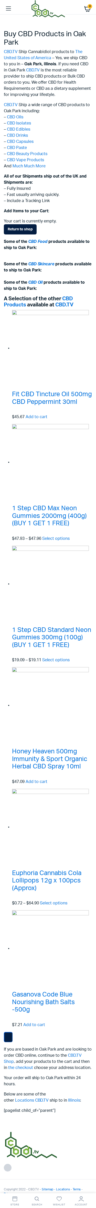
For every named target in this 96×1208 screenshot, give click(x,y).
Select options (56, 539)
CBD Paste (17, 148)
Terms (77, 1189)
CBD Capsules (20, 142)
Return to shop (20, 229)
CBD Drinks (17, 135)
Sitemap (47, 1189)
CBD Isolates (19, 123)
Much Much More (29, 166)
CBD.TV (11, 52)
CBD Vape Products (25, 160)
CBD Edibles (18, 129)
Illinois (74, 1100)
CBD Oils (15, 117)
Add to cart (36, 417)
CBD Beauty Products (27, 154)
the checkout (20, 1068)
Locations (24, 1100)
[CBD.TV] (48, 8)
